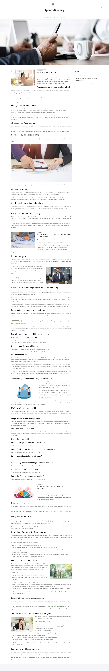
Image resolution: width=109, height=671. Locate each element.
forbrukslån (40, 484)
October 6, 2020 (45, 239)
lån (32, 528)
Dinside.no (13, 357)
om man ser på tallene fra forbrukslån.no (56, 606)
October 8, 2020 (45, 75)
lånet (40, 216)
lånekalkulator (15, 320)
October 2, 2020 (45, 491)
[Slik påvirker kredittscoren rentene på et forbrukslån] (23, 484)
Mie (39, 75)
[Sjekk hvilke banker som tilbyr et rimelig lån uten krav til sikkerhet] (23, 232)
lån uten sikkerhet (41, 70)
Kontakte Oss (61, 17)
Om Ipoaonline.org (49, 17)
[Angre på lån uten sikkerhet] (23, 70)
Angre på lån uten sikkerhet (46, 72)
